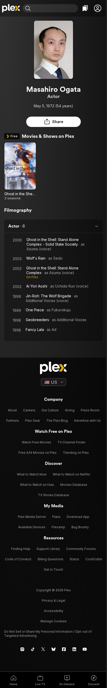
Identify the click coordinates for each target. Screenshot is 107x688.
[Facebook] (64, 649)
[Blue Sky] (53, 649)
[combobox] (55, 8)
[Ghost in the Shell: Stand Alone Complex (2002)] (20, 171)
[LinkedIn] (74, 649)
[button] (97, 8)
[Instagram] (22, 649)
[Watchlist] (85, 8)
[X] (43, 649)
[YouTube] (84, 649)
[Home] (11, 8)
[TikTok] (33, 649)
